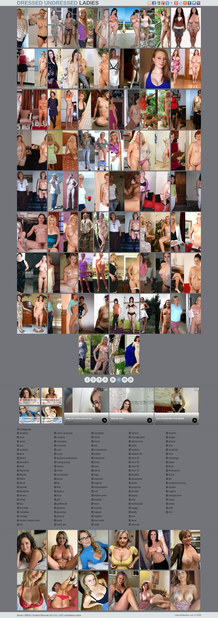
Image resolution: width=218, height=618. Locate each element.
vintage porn (175, 495)
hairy (59, 520)
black (22, 483)
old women (137, 441)
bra (21, 504)
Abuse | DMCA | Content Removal (33, 615)
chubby (23, 516)
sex (133, 516)
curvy (59, 454)
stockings (173, 458)
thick (171, 466)
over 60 (135, 466)
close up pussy (64, 433)
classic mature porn (29, 520)
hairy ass (61, 524)
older (134, 445)
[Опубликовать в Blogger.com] (149, 3)
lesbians (98, 479)
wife (170, 508)
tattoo (171, 462)
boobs (22, 495)
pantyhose (136, 479)
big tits (22, 474)
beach (22, 458)
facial (59, 479)
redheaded (137, 504)
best (21, 466)
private (135, 491)
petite (134, 483)
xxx (170, 512)
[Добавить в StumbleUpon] (185, 3)
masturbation (100, 487)
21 (113, 379)
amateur (23, 433)
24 (130, 379)
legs (95, 474)
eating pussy (63, 462)
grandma (61, 512)
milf (95, 491)
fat (57, 483)
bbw (21, 454)
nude (96, 524)
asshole (23, 449)
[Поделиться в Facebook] (154, 3)
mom (96, 504)
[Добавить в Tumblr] (189, 3)
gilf (58, 499)
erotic (59, 470)
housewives (100, 449)
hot (95, 445)
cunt (58, 449)
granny (60, 516)
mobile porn (99, 495)
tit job (171, 474)
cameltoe (24, 512)
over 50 (135, 462)
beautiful (24, 462)
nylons (134, 433)
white (171, 504)
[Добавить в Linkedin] (167, 3)
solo (170, 454)
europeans (62, 474)
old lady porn (138, 437)
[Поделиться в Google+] (163, 3)
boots (22, 499)
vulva (171, 499)
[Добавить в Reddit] (180, 3)
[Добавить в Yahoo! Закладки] (198, 3)
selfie (134, 512)
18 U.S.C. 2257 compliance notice (65, 615)
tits (170, 479)
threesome (174, 470)
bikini (22, 479)
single (171, 437)
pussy (134, 495)
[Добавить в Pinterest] (176, 3)
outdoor (135, 449)
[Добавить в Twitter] (194, 3)
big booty (24, 470)
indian (97, 454)
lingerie (97, 483)
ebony (59, 466)
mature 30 (136, 454)
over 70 (135, 470)
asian (22, 441)
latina (96, 470)
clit (21, 524)
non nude (98, 520)
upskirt (172, 487)
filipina (60, 491)
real (133, 499)
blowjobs (24, 491)
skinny (171, 441)
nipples (97, 516)
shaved (135, 524)
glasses (60, 508)
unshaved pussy (177, 483)
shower (172, 433)
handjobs (98, 433)
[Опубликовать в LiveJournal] (172, 3)
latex (96, 466)
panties (135, 474)
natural (97, 512)
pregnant (136, 487)
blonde (23, 487)
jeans (96, 462)
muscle (97, 508)
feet (58, 487)
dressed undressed (66, 458)
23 (124, 379)
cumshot (61, 445)
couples (60, 437)
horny (96, 441)
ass (21, 445)
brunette (23, 508)
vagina (172, 491)
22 (118, 379)
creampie (61, 441)
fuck (58, 495)
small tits (173, 449)
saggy (134, 508)
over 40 (135, 458)
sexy (133, 520)
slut (170, 445)
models (97, 499)
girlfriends (61, 504)
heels (96, 437)
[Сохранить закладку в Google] (158, 3)
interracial (98, 458)
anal (21, 437)
